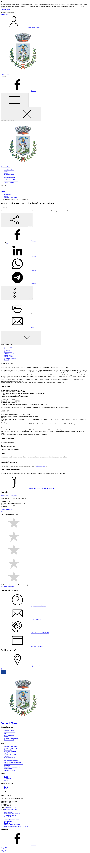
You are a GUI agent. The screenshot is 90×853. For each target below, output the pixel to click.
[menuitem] (20, 241)
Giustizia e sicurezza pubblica (12, 762)
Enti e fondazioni (9, 735)
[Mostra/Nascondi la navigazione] (14, 100)
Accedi (3, 191)
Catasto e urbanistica (10, 754)
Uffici (5, 733)
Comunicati (7, 778)
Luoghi (6, 787)
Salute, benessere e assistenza (12, 767)
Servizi (6, 196)
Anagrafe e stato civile (10, 197)
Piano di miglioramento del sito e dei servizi (16, 826)
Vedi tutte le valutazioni (7, 586)
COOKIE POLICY (6, 9)
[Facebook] (5, 188)
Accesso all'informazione (11, 181)
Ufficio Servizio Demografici (9, 495)
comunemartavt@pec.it (11, 807)
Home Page (7, 194)
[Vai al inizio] (1, 669)
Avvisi (6, 780)
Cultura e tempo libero (10, 748)
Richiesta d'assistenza (10, 817)
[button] (9, 170)
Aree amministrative (9, 732)
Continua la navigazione (7, 12)
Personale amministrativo (11, 738)
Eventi (6, 788)
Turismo (6, 756)
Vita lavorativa (8, 750)
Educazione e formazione (11, 760)
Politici (6, 736)
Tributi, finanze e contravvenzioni (13, 764)
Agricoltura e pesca (9, 770)
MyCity (4, 851)
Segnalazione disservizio (11, 815)
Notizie (6, 777)
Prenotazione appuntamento (12, 813)
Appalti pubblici (8, 753)
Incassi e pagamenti (9, 177)
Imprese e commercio (10, 751)
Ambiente (7, 765)
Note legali (7, 823)
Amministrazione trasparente (12, 819)
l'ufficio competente (41, 466)
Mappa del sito (5, 848)
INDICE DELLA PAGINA (7, 344)
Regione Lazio (5, 14)
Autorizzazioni (8, 768)
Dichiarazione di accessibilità (12, 824)
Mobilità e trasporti (9, 757)
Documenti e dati (9, 740)
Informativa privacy (9, 821)
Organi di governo (9, 730)
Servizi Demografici (9, 179)
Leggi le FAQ (8, 812)
